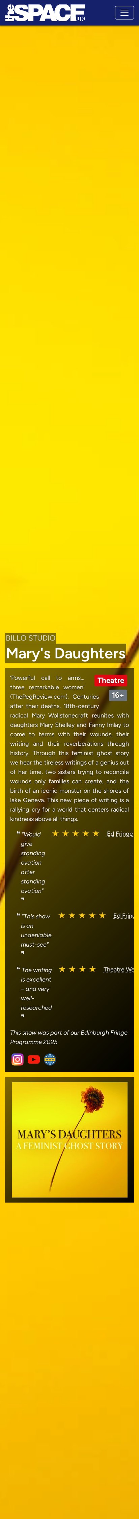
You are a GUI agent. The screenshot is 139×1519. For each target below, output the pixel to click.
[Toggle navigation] (124, 12)
